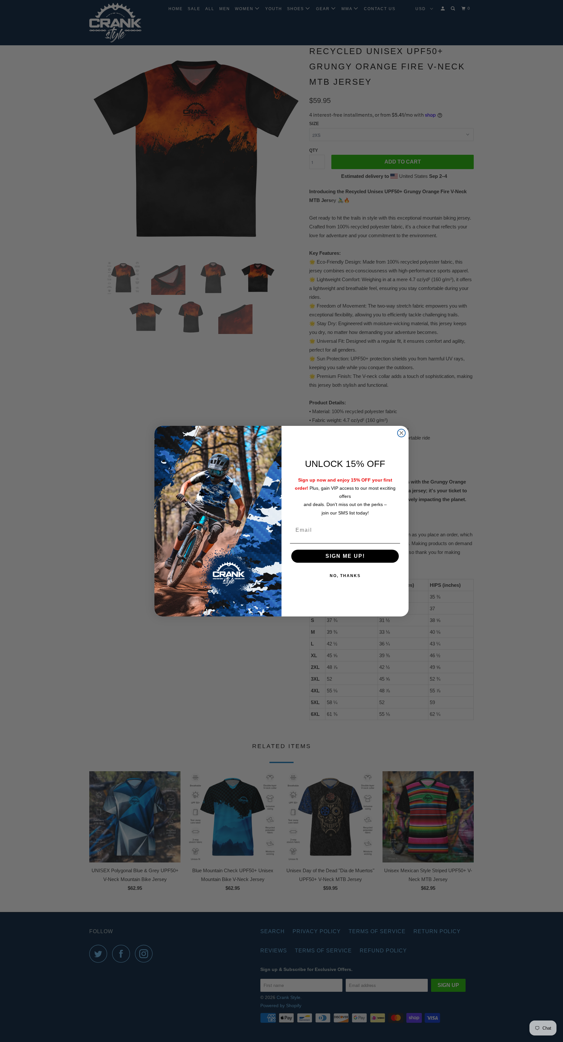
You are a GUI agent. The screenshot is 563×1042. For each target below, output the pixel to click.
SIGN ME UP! (345, 556)
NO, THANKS (345, 575)
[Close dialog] (401, 433)
